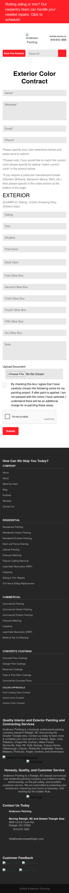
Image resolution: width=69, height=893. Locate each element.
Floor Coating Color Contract (16, 692)
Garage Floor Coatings (14, 663)
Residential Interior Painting (17, 532)
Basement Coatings (13, 669)
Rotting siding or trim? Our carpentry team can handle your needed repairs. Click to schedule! (30, 11)
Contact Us (8, 506)
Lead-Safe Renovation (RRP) (17, 566)
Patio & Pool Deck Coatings (17, 675)
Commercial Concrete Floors (17, 680)
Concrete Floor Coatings (15, 658)
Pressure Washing (12, 555)
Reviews (7, 500)
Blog (5, 489)
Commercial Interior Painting (17, 609)
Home (6, 472)
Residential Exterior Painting (17, 538)
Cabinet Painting (11, 549)
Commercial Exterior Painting (18, 615)
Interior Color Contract (13, 697)
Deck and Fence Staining (15, 543)
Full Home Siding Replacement (18, 583)
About (6, 478)
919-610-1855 (58, 39)
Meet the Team (10, 483)
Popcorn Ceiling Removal (15, 560)
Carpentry (8, 572)
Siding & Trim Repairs (14, 577)
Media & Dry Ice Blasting (15, 637)
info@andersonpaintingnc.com (26, 838)
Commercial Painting (13, 603)
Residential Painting (13, 527)
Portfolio (7, 495)
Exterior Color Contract (14, 702)
